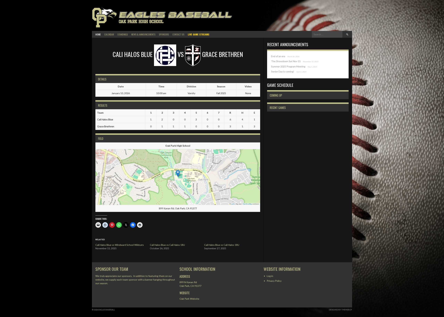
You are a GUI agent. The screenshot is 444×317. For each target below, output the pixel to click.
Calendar (109, 34)
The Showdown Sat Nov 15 (286, 61)
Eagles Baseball (175, 15)
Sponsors (164, 34)
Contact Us (178, 34)
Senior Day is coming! (282, 71)
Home (98, 34)
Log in (270, 275)
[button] (178, 173)
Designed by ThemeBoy (340, 309)
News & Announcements (143, 34)
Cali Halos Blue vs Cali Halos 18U (167, 244)
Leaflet (233, 204)
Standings (122, 34)
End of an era (278, 56)
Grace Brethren (105, 126)
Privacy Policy (274, 280)
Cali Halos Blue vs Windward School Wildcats (119, 244)
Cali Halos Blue (105, 119)
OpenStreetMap (247, 204)
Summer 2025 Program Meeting (288, 66)
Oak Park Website (189, 298)
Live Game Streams (198, 34)
